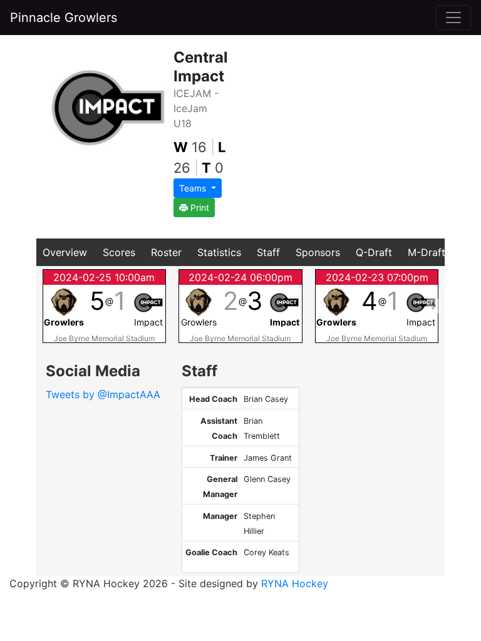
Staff (268, 252)
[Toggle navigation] (453, 17)
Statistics (219, 252)
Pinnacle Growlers (63, 17)
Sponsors (318, 252)
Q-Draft (374, 252)
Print (198, 207)
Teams (194, 188)
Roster (166, 252)
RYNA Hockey (294, 583)
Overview (65, 252)
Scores (119, 252)
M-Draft (426, 252)
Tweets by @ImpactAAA (103, 394)
